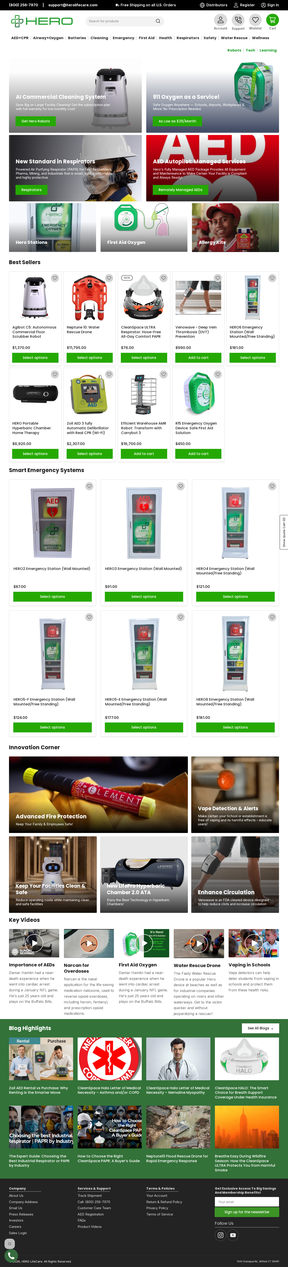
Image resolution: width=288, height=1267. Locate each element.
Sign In (269, 5)
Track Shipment (90, 1195)
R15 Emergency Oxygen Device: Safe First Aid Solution (196, 428)
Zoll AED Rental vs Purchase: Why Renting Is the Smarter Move (38, 1090)
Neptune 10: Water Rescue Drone (83, 330)
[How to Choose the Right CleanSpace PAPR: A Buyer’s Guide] (110, 1127)
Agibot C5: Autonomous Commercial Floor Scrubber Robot (34, 332)
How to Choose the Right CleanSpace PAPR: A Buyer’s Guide (109, 1158)
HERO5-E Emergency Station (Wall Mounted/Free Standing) (136, 702)
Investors (16, 1220)
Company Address (23, 1202)
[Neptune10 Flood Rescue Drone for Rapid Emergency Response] (178, 1127)
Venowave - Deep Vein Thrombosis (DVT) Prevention (196, 332)
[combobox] (125, 21)
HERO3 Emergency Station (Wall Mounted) (143, 569)
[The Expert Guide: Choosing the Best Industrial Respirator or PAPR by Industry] (41, 1127)
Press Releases (21, 1214)
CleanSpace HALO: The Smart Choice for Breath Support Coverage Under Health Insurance (246, 1093)
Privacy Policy (157, 1208)
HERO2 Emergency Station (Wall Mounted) (52, 569)
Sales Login (18, 1233)
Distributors (216, 5)
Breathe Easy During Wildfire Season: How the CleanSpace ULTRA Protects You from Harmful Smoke (245, 1163)
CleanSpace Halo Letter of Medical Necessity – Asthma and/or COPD (109, 1090)
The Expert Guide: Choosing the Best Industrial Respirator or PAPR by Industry (39, 1161)
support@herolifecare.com (72, 5)
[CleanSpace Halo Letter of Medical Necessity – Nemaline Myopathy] (178, 1058)
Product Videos (90, 1226)
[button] (55, 278)
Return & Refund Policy (164, 1202)
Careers (15, 1226)
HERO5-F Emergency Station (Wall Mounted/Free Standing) (44, 702)
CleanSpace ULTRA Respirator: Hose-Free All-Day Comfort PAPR (141, 332)
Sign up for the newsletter (247, 1212)
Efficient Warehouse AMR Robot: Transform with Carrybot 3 (143, 428)
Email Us (15, 1208)
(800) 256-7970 (23, 5)
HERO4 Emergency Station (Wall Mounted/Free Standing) (225, 571)
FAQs (82, 1220)
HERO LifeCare (32, 1261)
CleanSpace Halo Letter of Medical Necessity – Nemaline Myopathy (177, 1090)
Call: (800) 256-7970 (94, 1202)
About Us (16, 1195)
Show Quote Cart (284, 532)
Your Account (156, 1195)
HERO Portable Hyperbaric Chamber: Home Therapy (32, 428)
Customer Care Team (94, 1208)
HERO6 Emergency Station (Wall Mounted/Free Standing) (252, 332)
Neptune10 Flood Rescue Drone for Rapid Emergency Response (177, 1158)
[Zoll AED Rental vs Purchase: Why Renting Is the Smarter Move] (41, 1058)
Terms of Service (159, 1214)
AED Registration (91, 1214)
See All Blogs (258, 1028)
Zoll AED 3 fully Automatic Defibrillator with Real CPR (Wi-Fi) (88, 428)
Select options (35, 357)
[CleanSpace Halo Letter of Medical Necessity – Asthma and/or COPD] (110, 1058)
